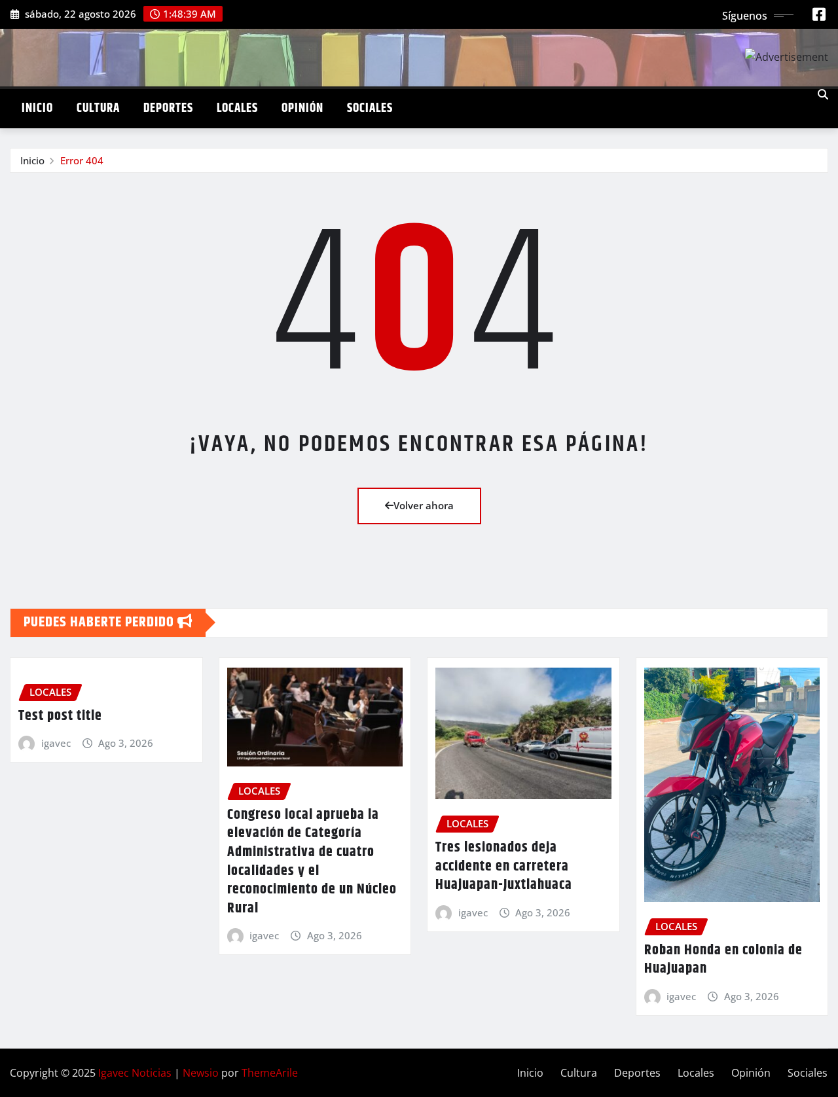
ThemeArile (270, 1073)
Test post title (60, 716)
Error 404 (81, 160)
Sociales (370, 108)
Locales (237, 108)
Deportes (168, 108)
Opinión (302, 108)
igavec (56, 742)
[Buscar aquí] (823, 94)
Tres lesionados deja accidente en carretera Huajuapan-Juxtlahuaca (503, 866)
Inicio (37, 108)
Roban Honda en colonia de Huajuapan (723, 959)
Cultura (98, 108)
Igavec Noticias (135, 1073)
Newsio (201, 1073)
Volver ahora (423, 505)
